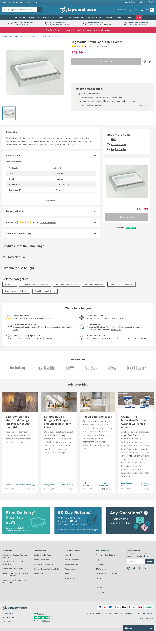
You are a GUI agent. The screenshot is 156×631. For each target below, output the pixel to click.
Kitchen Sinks (34, 17)
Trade (151, 2)
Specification (13, 155)
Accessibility (148, 613)
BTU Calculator (101, 569)
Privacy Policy (128, 613)
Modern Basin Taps (40, 573)
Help (113, 139)
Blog (97, 560)
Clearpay (99, 587)
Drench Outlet (70, 578)
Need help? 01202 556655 (22, 2)
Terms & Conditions (113, 613)
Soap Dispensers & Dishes (50, 36)
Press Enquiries (101, 592)
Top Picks (67, 485)
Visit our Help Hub (8, 617)
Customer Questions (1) (18, 233)
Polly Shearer (86, 484)
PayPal (98, 578)
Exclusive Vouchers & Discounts (107, 573)
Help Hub (142, 2)
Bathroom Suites (94, 17)
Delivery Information (72, 560)
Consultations (118, 144)
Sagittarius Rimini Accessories (121, 284)
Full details (142, 105)
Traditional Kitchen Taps (42, 555)
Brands (131, 17)
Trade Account (70, 569)
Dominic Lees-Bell (127, 484)
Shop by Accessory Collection (16, 291)
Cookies (138, 613)
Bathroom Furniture (76, 17)
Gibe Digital (150, 618)
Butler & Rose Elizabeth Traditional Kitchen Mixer (14, 556)
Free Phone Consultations (105, 555)
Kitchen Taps (20, 17)
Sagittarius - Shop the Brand (66, 284)
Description (12, 131)
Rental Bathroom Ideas (97, 416)
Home (4, 36)
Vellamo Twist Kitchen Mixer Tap (13, 569)
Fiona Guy (9, 485)
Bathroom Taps (49, 17)
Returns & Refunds (71, 564)
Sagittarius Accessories (94, 284)
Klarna (98, 583)
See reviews (48, 318)
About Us (68, 573)
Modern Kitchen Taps (41, 560)
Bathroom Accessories (29, 36)
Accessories (120, 17)
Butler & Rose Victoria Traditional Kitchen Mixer (14, 563)
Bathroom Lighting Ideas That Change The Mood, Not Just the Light (17, 422)
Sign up (149, 561)
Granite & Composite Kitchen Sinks (46, 569)
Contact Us (69, 583)
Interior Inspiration (25, 485)
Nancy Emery (49, 485)
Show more (50, 200)
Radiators (108, 17)
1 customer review (99, 46)
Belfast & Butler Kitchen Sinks (44, 564)
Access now (116, 329)
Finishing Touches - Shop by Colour (35, 284)
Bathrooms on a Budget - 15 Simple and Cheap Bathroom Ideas (57, 422)
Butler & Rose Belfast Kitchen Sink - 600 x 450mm (15, 581)
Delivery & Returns (15, 211)
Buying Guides (118, 149)
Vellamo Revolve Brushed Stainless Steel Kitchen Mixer (15, 574)
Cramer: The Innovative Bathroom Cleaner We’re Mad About (134, 422)
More (122, 318)
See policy (50, 338)
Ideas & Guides (130, 2)
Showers (62, 17)
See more (144, 338)
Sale (139, 17)
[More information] (19, 190)
